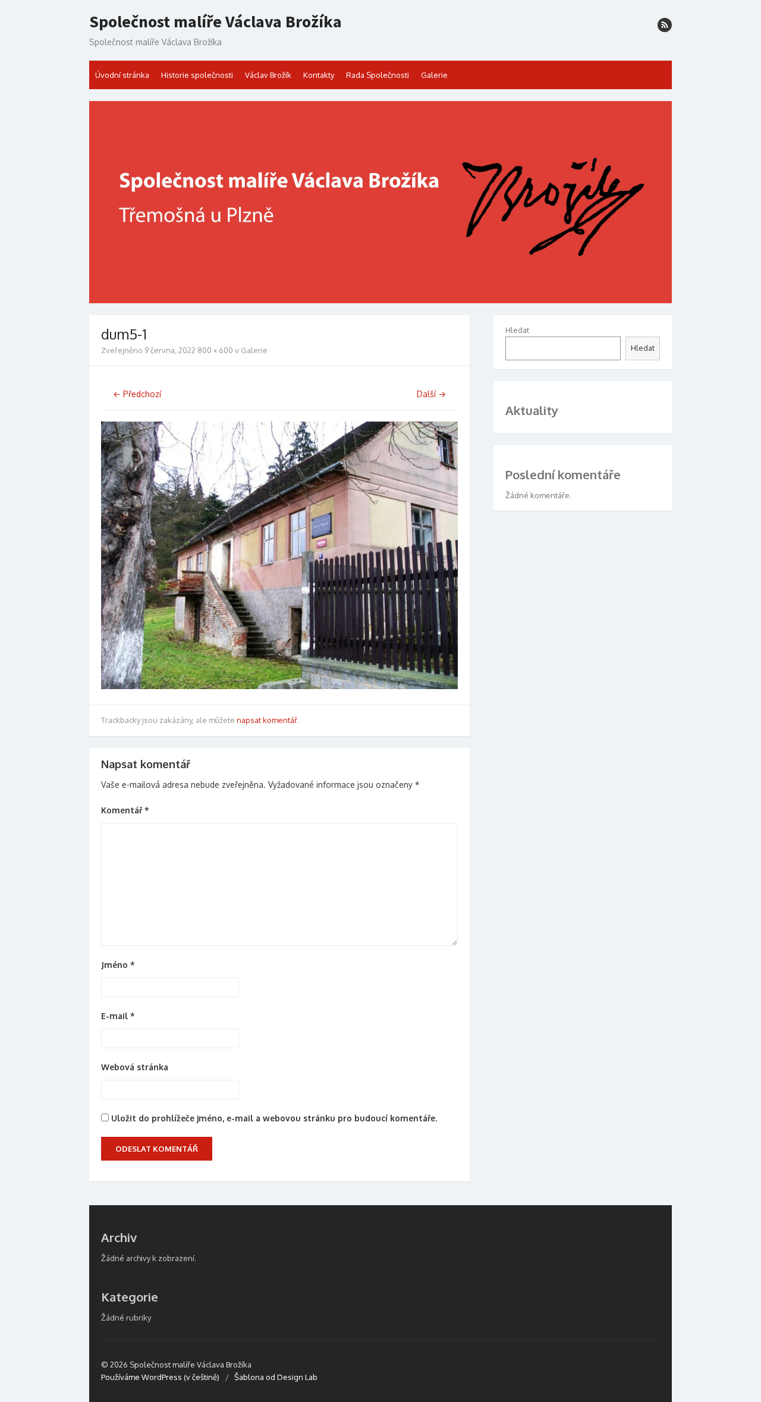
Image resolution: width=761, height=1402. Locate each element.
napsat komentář (267, 720)
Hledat (517, 330)
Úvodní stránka (122, 75)
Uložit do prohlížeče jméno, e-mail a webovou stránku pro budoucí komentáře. (274, 1118)
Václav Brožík (268, 75)
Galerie (434, 75)
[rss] (665, 25)
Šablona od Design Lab (275, 1377)
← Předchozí (137, 394)
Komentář (125, 810)
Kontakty (318, 75)
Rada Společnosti (377, 75)
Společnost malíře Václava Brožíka (215, 22)
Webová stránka (134, 1067)
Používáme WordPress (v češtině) (160, 1377)
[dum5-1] (279, 686)
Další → (431, 394)
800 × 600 (215, 350)
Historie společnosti (197, 75)
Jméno (118, 965)
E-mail (118, 1016)
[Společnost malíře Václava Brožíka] (380, 202)
